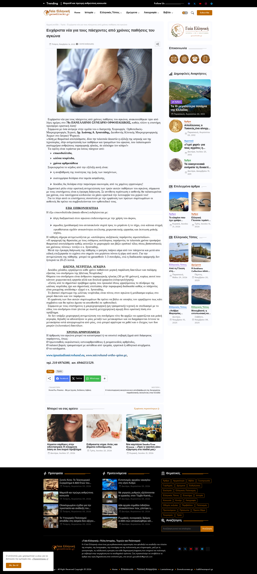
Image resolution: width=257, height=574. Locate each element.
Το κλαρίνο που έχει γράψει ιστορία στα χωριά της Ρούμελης (178, 219)
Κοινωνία (167, 500)
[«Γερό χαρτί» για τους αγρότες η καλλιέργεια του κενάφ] (175, 145)
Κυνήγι (178, 500)
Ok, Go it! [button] (13, 565)
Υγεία (63, 25)
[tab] (77, 12)
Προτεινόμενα (169, 510)
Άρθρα (166, 481)
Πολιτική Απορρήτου (147, 569)
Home (77, 13)
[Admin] (208, 549)
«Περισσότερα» (39, 559)
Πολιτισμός (202, 505)
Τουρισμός (168, 515)
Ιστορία (89, 13)
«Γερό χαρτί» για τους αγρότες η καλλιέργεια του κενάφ (194, 147)
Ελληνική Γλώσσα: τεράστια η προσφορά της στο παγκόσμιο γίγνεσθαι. (201, 219)
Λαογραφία (150, 13)
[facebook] (189, 3)
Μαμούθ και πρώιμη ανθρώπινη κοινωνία (76, 494)
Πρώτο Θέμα (199, 510)
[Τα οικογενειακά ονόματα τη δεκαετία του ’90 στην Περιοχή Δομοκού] (175, 164)
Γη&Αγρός (168, 486)
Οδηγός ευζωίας (170, 505)
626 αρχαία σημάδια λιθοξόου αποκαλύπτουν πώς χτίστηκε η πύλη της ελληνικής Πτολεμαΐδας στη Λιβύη (135, 507)
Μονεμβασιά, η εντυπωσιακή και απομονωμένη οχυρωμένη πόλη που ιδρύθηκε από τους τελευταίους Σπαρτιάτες (201, 312)
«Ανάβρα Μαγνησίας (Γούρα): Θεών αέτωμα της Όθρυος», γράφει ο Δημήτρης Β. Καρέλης (178, 312)
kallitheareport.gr (204, 569)
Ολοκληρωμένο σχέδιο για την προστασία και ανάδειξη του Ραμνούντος (100, 3)
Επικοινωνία (127, 569)
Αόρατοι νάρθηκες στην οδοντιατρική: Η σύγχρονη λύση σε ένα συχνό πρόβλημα (64, 447)
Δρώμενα (131, 13)
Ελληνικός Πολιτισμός (186, 491)
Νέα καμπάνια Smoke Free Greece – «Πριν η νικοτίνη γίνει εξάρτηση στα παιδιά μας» (143, 447)
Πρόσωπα (184, 510)
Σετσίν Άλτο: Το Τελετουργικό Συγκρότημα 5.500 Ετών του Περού (74, 482)
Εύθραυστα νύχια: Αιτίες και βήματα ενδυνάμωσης (102, 446)
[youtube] (200, 3)
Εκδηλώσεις (194, 486)
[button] (185, 12)
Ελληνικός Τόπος (109, 13)
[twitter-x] (195, 3)
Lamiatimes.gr (167, 569)
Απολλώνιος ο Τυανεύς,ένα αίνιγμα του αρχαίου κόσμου (197, 127)
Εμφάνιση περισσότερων (145, 409)
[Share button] (105, 378)
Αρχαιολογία (178, 481)
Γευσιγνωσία (204, 481)
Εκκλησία (167, 491)
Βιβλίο (167, 13)
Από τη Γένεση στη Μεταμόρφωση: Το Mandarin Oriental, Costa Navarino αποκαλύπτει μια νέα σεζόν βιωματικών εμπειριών (178, 270)
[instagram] (206, 3)
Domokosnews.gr (185, 569)
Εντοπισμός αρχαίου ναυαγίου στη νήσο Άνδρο (134, 481)
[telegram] (212, 3)
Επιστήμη (187, 496)
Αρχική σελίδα (52, 25)
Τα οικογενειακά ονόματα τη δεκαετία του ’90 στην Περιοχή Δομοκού (197, 166)
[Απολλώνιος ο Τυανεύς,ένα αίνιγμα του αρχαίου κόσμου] (175, 126)
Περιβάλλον (187, 505)
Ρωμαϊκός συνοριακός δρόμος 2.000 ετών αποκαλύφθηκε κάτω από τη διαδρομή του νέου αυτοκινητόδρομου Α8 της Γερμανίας (135, 520)
